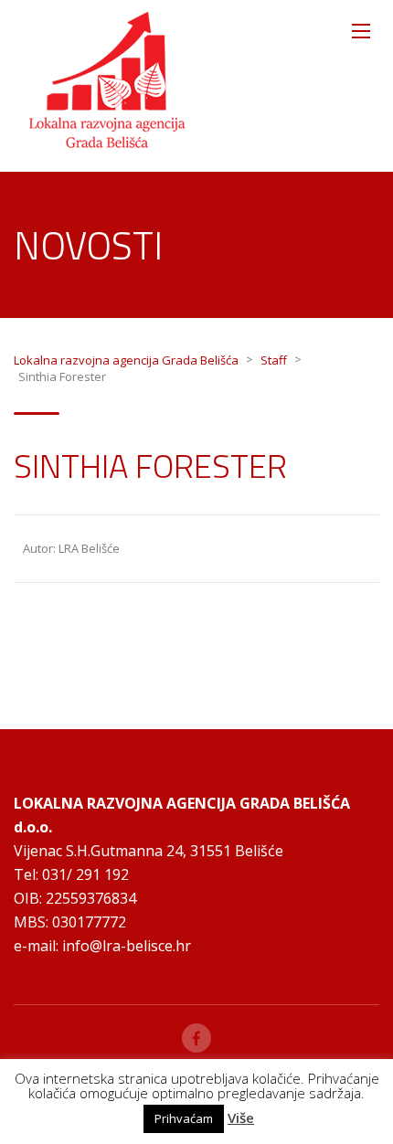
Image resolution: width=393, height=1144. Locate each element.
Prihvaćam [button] (183, 1118)
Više (241, 1118)
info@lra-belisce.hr (126, 946)
